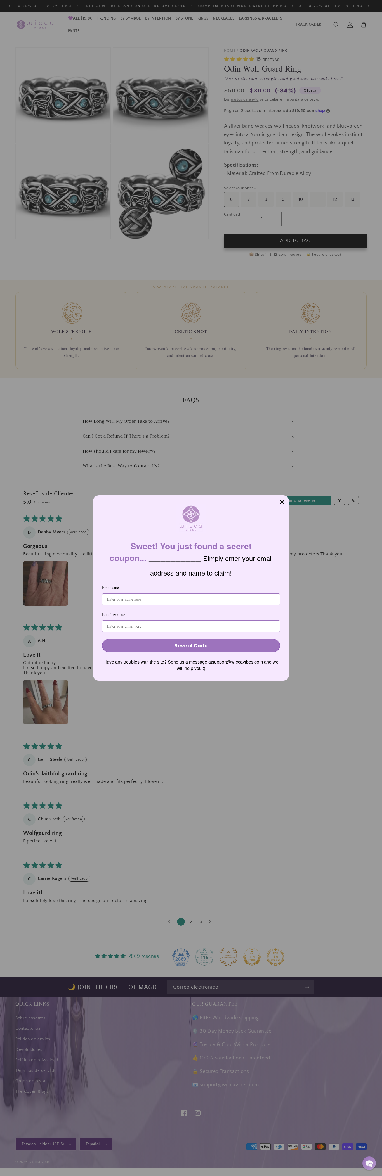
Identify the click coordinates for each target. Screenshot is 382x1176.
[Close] (282, 502)
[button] (369, 1163)
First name (110, 587)
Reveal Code (191, 645)
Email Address (113, 614)
